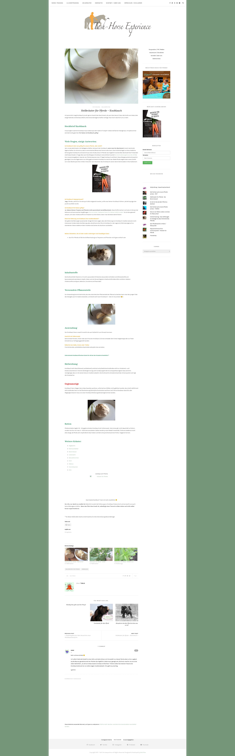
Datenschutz (156, 58)
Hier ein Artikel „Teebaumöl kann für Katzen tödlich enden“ (106, 212)
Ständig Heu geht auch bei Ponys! (76, 605)
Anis (70, 470)
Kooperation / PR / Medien (156, 49)
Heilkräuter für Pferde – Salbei (97, 562)
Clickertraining (73, 3)
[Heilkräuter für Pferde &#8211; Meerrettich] (76, 554)
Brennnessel (72, 452)
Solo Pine (143, 752)
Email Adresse (147, 149)
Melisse (71, 464)
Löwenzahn (72, 455)
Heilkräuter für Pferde (73, 569)
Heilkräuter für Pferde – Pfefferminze (123, 562)
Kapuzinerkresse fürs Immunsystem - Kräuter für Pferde (158, 230)
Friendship (153, 235)
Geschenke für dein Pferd (101, 623)
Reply (136, 650)
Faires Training (57, 3)
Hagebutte (72, 445)
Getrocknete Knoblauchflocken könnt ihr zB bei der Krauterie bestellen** (87, 355)
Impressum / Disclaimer (133, 3)
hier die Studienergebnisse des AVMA (125, 155)
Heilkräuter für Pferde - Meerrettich (126, 635)
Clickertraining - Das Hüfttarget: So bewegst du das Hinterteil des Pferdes (159, 218)
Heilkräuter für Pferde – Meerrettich (74, 562)
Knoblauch (85, 569)
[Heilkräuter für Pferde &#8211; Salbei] (101, 554)
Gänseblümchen (74, 458)
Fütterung (96, 107)
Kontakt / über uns (113, 3)
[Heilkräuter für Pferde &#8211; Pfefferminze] (125, 554)
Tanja (73, 576)
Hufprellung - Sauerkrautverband (160, 187)
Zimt (70, 461)
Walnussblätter (73, 449)
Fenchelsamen (73, 467)
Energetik (99, 3)
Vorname (145, 155)
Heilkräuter (87, 3)
